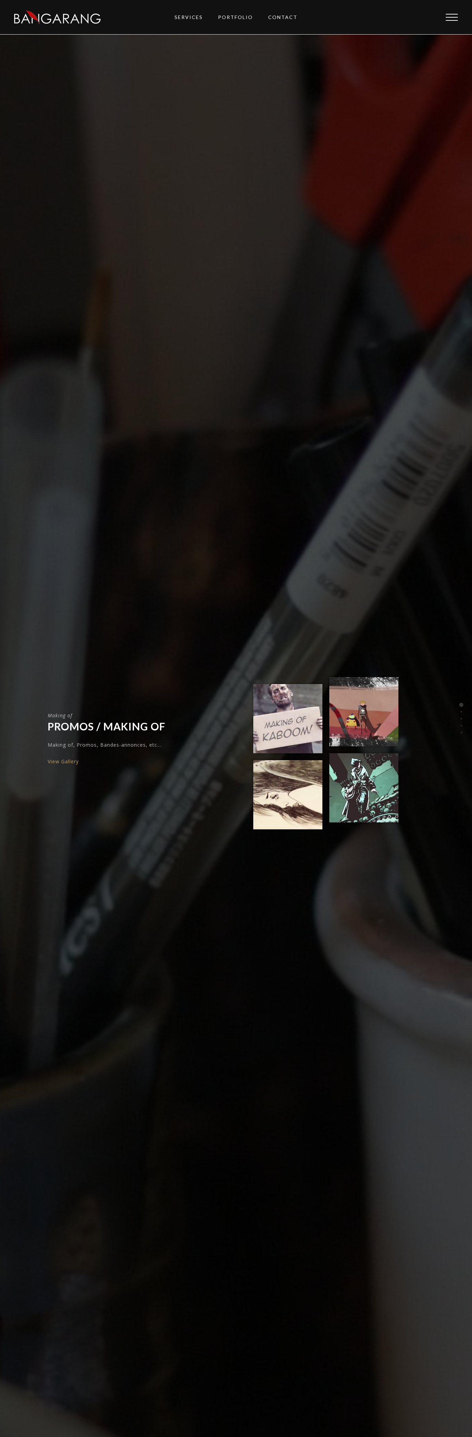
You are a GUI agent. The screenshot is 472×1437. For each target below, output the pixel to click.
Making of (60, 715)
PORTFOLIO (235, 17)
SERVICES (188, 17)
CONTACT (283, 17)
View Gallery (63, 761)
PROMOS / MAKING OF (106, 726)
